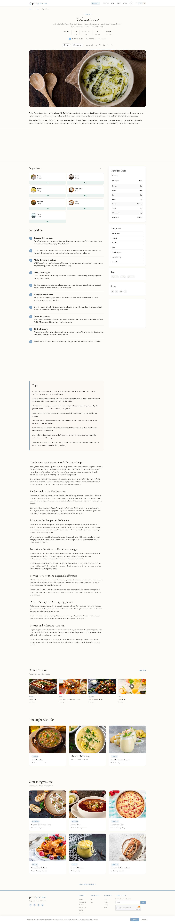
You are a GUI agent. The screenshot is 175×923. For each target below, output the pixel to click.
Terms (105, 907)
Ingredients (81, 913)
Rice (38, 176)
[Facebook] (92, 45)
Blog (112, 3)
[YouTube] (42, 905)
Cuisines (106, 3)
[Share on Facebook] (116, 291)
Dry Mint (40, 201)
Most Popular (82, 904)
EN (140, 3)
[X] (96, 45)
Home (30, 9)
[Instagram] (30, 905)
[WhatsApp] (100, 45)
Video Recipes (82, 907)
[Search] (131, 3)
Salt (76, 201)
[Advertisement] (87, 145)
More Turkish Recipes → (87, 884)
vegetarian (115, 276)
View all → (142, 670)
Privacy (106, 904)
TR (144, 3)
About (105, 899)
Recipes (94, 3)
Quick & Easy (82, 902)
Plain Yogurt (79, 188)
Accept (134, 919)
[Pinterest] (103, 45)
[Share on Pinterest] (121, 291)
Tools (119, 3)
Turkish (87, 14)
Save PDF (79, 45)
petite (39, 3)
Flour (76, 176)
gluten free (131, 276)
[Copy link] (111, 45)
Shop (125, 3)
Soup (37, 9)
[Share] (107, 45)
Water (39, 214)
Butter (39, 188)
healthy (123, 276)
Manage (144, 919)
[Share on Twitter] (112, 291)
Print (67, 45)
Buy (48, 182)
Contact (106, 902)
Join (143, 902)
